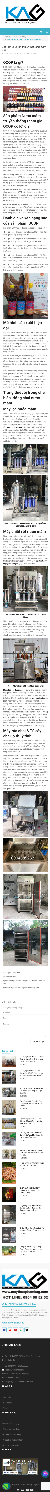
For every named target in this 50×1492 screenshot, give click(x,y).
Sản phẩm (7, 1403)
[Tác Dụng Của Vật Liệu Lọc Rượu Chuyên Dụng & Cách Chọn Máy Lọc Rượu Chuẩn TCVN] (9, 1061)
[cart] (47, 32)
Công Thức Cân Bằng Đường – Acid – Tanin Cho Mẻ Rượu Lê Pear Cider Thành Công (31, 1249)
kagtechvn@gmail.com (14, 1370)
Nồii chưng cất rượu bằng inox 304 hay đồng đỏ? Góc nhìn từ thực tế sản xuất (31, 1121)
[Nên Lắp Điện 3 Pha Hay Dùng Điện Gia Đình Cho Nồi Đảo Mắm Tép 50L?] (9, 1154)
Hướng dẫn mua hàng (12, 1434)
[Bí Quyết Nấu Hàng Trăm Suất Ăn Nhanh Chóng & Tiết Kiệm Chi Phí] (9, 1235)
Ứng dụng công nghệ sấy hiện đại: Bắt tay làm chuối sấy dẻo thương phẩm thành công (31, 1208)
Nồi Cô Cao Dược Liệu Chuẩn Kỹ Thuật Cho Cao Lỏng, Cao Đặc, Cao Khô (31, 1090)
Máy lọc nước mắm (14, 427)
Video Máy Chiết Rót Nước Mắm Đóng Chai (26, 686)
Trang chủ (7, 1397)
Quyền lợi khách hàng (11, 1429)
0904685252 (23, 1366)
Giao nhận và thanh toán (13, 1440)
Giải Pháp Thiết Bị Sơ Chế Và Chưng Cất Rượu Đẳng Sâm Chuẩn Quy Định (30, 1190)
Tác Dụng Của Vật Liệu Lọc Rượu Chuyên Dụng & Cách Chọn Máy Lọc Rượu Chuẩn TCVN (32, 1059)
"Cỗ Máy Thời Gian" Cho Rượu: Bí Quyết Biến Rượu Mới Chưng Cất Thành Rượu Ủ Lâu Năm (31, 1135)
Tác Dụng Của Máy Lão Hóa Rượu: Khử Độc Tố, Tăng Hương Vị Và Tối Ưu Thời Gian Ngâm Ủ (31, 1073)
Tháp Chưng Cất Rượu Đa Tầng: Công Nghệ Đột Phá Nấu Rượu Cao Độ (31, 1103)
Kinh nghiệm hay (20, 37)
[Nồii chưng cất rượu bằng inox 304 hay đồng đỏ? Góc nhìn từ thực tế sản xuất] (9, 1123)
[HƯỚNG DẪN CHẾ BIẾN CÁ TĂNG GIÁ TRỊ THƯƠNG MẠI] (9, 1173)
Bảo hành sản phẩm (11, 1445)
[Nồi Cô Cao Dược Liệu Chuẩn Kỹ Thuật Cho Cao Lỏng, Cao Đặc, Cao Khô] (9, 1092)
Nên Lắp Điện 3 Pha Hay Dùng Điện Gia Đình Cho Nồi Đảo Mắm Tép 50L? (31, 1152)
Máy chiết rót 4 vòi (11, 690)
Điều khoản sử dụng (11, 1423)
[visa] (25, 1490)
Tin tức (6, 1408)
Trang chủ (8, 37)
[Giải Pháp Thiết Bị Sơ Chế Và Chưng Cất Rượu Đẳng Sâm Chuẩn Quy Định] (9, 1194)
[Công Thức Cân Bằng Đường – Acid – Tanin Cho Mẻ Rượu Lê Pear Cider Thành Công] (9, 1251)
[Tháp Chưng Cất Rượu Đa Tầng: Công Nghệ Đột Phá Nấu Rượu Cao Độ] (9, 1107)
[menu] (3, 32)
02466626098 (10, 1366)
